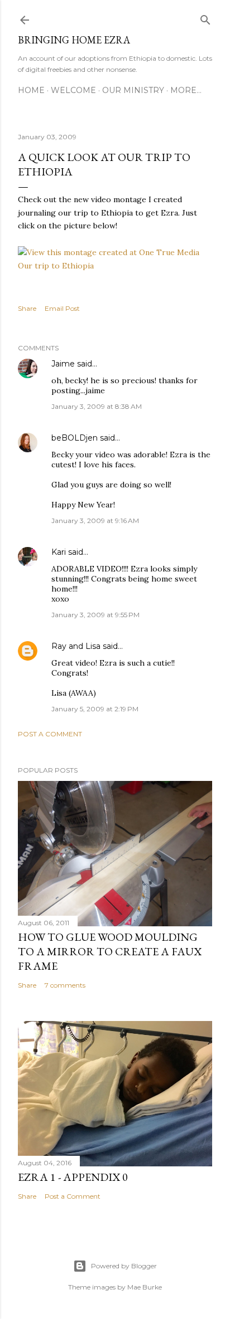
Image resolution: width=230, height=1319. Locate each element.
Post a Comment (50, 734)
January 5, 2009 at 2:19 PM (94, 709)
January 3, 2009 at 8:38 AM (96, 406)
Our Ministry (133, 90)
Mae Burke (144, 1287)
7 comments (65, 985)
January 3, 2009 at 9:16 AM (95, 520)
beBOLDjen (74, 438)
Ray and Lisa (75, 646)
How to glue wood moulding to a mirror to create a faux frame (110, 951)
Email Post (62, 308)
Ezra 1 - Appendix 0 (73, 1177)
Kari (58, 552)
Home (31, 90)
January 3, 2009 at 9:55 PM (95, 614)
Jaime (63, 364)
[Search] (205, 17)
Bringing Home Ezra (74, 39)
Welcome (73, 90)
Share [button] (27, 308)
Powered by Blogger (124, 1266)
